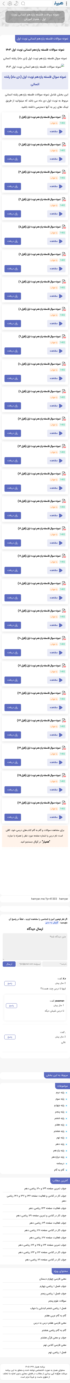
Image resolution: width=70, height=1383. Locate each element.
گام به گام (59, 1170)
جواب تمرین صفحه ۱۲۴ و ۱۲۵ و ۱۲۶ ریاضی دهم (42, 1245)
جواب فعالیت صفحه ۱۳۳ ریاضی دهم (47, 1208)
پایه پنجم (59, 1112)
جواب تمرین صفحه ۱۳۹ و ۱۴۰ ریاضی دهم (45, 1188)
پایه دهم (60, 1144)
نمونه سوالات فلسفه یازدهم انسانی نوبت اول (42, 38)
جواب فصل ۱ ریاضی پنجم (53, 1294)
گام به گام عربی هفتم (55, 1316)
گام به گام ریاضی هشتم (54, 1330)
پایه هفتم (59, 1125)
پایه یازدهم (58, 1150)
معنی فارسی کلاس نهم (54, 1345)
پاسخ (10, 983)
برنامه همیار (39, 1366)
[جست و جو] (36, 3)
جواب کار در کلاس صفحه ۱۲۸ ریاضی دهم (45, 1230)
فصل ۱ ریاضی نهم (57, 1352)
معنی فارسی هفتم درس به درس (50, 1323)
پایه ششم (59, 1118)
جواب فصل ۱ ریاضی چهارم (53, 1286)
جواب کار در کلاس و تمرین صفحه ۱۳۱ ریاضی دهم (41, 1216)
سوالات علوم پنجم (57, 1301)
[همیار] (59, 3)
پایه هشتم (59, 1131)
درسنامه (60, 1163)
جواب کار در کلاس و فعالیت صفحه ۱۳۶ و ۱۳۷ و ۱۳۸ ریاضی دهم (36, 1198)
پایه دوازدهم (58, 1157)
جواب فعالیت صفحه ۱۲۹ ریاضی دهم (48, 1223)
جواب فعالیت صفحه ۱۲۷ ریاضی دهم (47, 1238)
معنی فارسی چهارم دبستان (52, 1279)
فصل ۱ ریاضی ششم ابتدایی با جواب (48, 1308)
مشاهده (54, 131)
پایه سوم (60, 1099)
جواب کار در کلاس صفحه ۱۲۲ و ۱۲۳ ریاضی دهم (42, 1252)
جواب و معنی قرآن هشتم (53, 1338)
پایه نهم (60, 1138)
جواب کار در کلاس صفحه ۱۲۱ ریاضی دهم (45, 1260)
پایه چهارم (59, 1105)
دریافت (10, 131)
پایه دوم (60, 1092)
